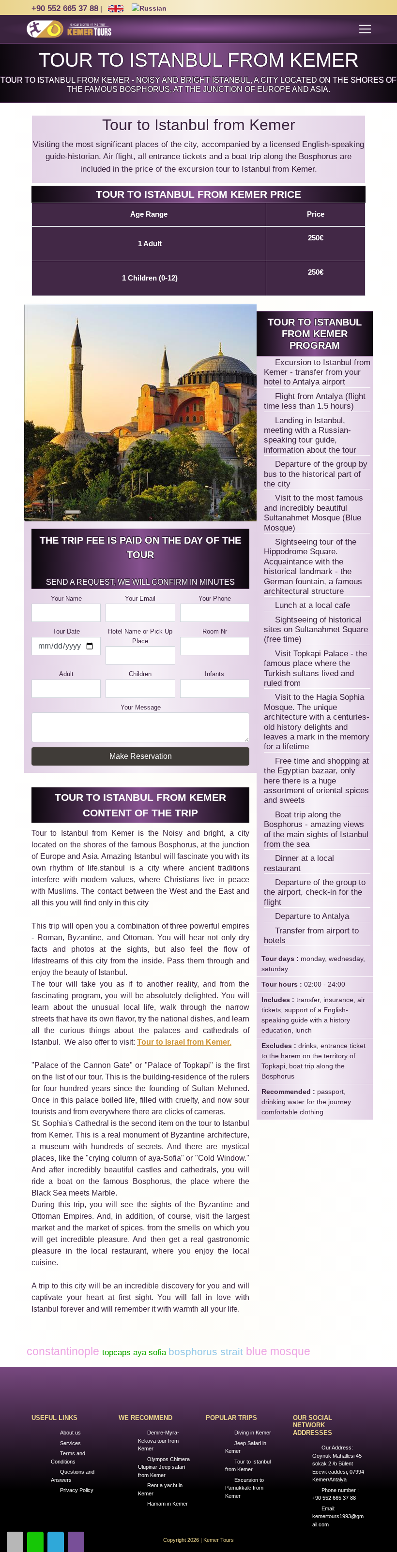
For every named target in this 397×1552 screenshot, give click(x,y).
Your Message (141, 707)
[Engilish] (116, 9)
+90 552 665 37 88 (64, 8)
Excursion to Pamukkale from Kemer (244, 1488)
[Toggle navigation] (365, 29)
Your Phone (214, 598)
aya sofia (150, 1352)
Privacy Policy (76, 1490)
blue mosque (278, 1351)
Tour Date (66, 631)
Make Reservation (140, 756)
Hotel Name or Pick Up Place (140, 636)
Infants (214, 674)
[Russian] (148, 9)
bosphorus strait (207, 1351)
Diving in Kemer (252, 1432)
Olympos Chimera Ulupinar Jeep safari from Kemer (164, 1467)
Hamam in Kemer (167, 1504)
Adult (66, 674)
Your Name (66, 598)
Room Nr (214, 631)
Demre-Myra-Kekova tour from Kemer (158, 1440)
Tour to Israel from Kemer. (184, 1042)
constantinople (64, 1351)
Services (70, 1443)
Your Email (140, 598)
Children (140, 674)
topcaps (117, 1352)
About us (70, 1432)
